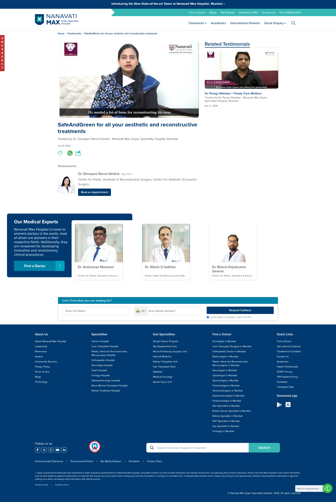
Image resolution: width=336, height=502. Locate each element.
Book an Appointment (94, 192)
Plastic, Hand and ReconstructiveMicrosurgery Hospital (109, 353)
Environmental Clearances (49, 461)
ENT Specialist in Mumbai (226, 421)
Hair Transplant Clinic (164, 366)
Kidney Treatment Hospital (106, 390)
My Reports (227, 12)
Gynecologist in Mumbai (225, 380)
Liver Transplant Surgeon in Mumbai (231, 346)
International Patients (245, 23)
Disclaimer (134, 461)
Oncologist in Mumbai (224, 341)
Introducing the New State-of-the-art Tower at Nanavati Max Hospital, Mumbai (167, 3)
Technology (41, 382)
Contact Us (268, 12)
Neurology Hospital (102, 365)
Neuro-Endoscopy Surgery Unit (170, 351)
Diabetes (158, 371)
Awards (39, 356)
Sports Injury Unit (162, 382)
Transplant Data (285, 387)
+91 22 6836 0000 (290, 12)
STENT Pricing (284, 371)
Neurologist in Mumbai (224, 370)
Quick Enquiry (273, 23)
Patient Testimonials (287, 366)
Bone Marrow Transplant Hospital (109, 385)
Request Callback (240, 310)
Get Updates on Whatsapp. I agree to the (232, 317)
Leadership (41, 346)
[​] (37, 449)
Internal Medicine (162, 356)
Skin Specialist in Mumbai (226, 406)
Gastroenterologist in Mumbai (228, 395)
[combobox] (141, 311)
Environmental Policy (82, 461)
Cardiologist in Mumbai (224, 375)
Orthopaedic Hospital (103, 360)
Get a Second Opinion (289, 346)
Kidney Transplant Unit (165, 361)
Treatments (196, 23)
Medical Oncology (162, 377)
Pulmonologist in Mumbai (225, 385)
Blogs (213, 12)
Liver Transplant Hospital (105, 346)
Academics (218, 23)
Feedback (282, 382)
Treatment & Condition (289, 351)
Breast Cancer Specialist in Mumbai (231, 411)
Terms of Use (42, 371)
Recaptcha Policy (41, 484)
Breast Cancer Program (165, 341)
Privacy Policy (42, 366)
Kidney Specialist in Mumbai (227, 416)
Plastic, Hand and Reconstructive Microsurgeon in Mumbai (230, 363)
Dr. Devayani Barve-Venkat (98, 173)
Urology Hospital (101, 375)
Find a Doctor (197, 12)
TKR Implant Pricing (287, 377)
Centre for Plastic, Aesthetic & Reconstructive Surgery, (115, 179)
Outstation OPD (248, 12)
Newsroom (41, 351)
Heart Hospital (99, 370)
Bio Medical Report (111, 461)
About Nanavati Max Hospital (50, 341)
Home (61, 33)
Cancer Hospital (100, 341)
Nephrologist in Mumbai (225, 356)
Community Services (46, 361)
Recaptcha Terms (62, 484)
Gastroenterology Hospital (106, 380)
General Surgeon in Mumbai (227, 390)
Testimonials (74, 33)
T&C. (250, 317)
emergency (2, 53)
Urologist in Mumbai (223, 431)
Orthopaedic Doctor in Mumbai (229, 351)
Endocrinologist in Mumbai (226, 400)
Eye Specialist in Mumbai (225, 426)
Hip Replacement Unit (165, 346)
